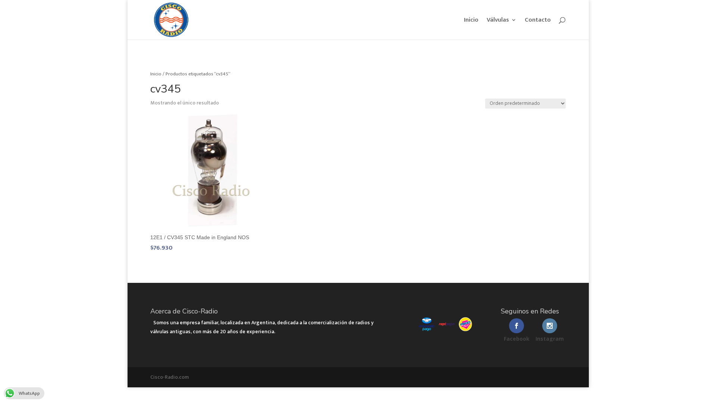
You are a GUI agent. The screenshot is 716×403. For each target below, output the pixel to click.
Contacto (538, 21)
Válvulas (498, 21)
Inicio (471, 21)
